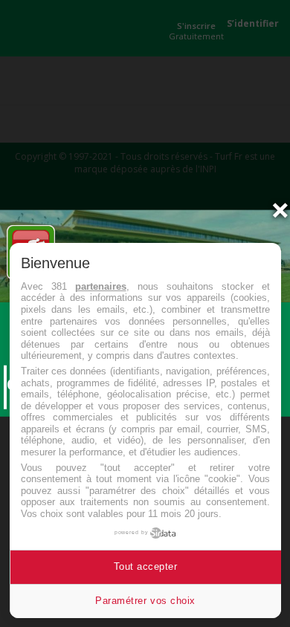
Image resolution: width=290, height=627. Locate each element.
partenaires (100, 286)
